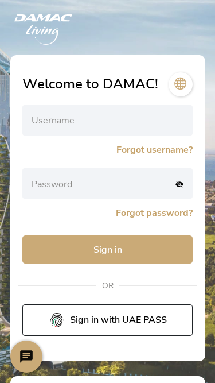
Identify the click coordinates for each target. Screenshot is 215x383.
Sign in (107, 249)
